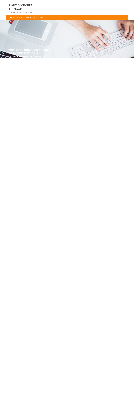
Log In (28, 17)
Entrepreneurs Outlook (20, 7)
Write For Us (39, 17)
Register (20, 17)
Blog (12, 17)
